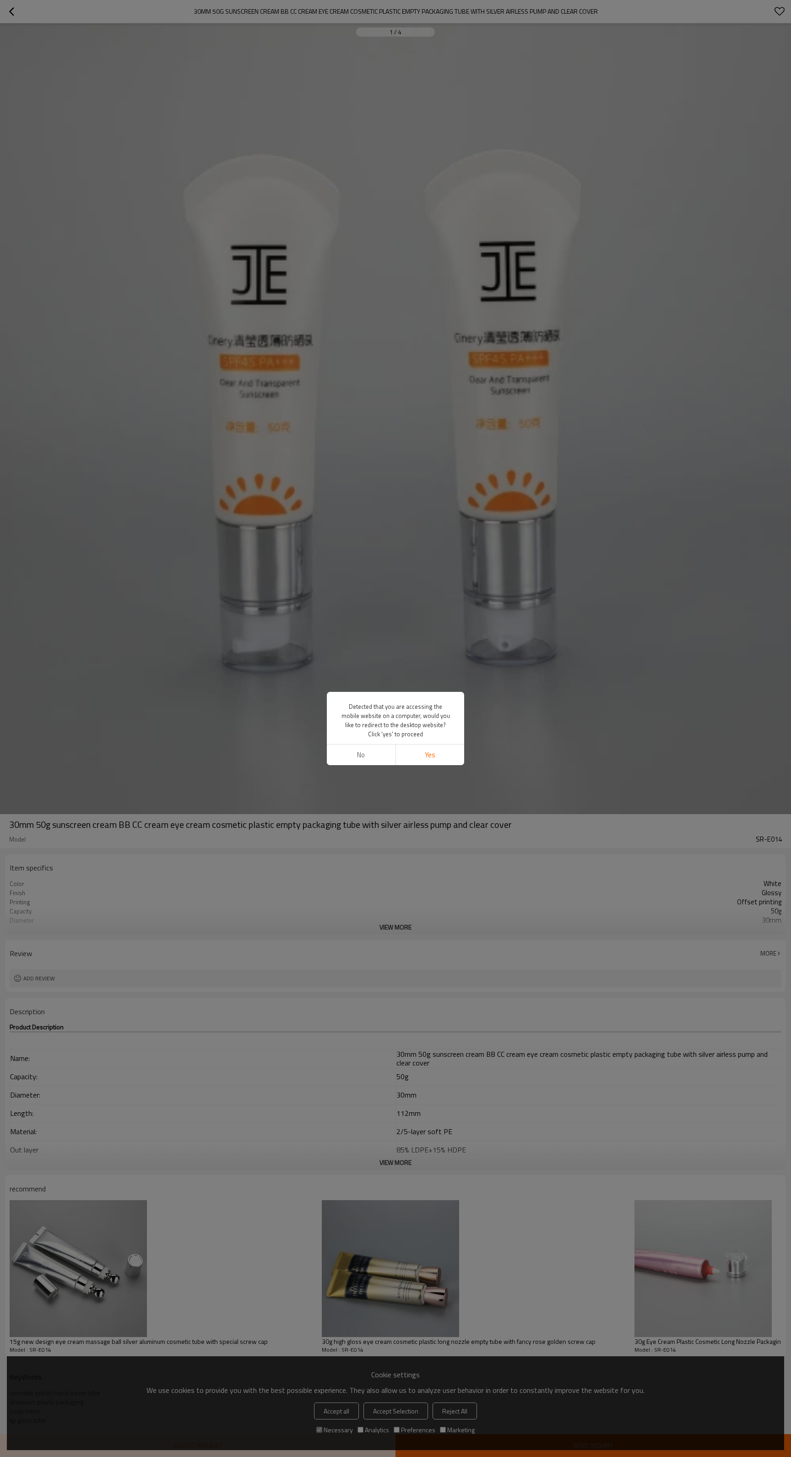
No (361, 755)
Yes (430, 755)
